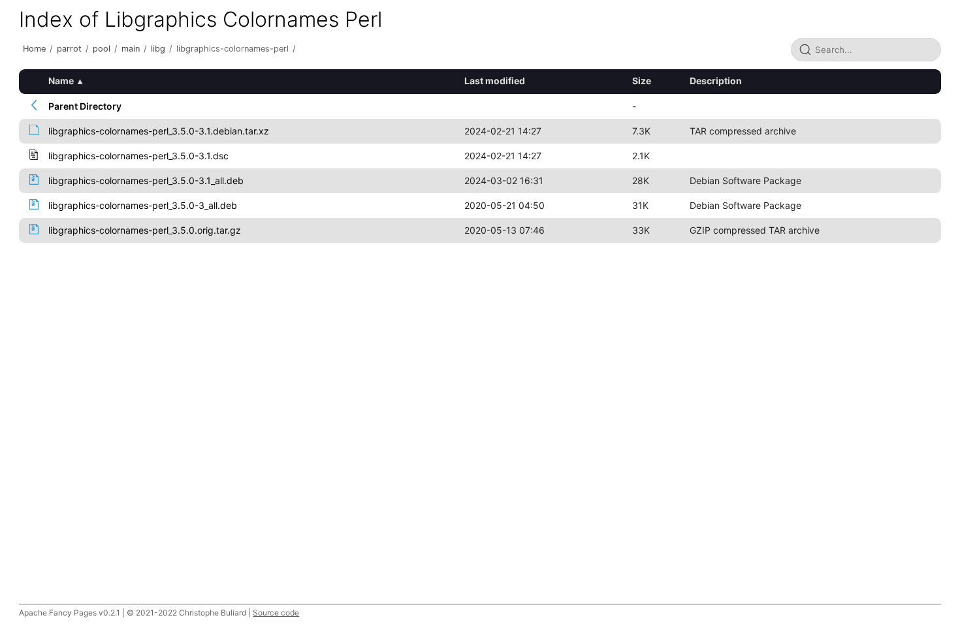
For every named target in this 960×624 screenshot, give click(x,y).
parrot (69, 49)
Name (61, 80)
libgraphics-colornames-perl (232, 49)
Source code (276, 612)
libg (158, 49)
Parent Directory (84, 106)
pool (101, 49)
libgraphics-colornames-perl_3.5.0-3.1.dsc (138, 155)
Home (34, 49)
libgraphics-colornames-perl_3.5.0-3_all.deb (142, 205)
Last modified (494, 80)
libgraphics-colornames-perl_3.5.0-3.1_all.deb (146, 180)
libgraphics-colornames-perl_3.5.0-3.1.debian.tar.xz (158, 130)
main (130, 49)
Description (716, 80)
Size (641, 80)
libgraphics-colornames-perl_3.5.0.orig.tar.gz (144, 230)
